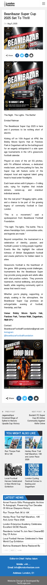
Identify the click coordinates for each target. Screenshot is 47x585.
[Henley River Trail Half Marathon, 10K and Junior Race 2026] (33, 443)
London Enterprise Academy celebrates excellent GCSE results (22, 525)
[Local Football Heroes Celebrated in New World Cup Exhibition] (13, 470)
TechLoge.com (23, 583)
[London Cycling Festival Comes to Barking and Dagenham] (33, 470)
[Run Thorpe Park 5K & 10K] (13, 443)
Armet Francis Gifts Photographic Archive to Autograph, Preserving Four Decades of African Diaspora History (23, 505)
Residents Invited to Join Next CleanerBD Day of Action (23, 532)
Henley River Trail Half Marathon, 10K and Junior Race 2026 (21, 518)
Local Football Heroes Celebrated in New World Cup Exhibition (23, 540)
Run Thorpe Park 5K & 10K (16, 512)
